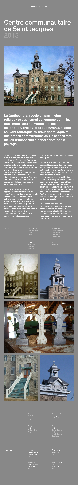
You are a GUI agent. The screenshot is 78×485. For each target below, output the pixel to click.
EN (71, 7)
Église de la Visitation (56, 452)
